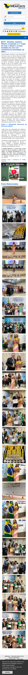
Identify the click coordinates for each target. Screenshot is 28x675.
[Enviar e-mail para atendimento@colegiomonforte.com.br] (14, 31)
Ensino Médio (20, 659)
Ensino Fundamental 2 (10, 659)
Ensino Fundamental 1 (14, 657)
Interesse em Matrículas (14, 34)
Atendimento (22, 31)
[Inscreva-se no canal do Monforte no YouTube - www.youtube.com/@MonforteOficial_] (8, 31)
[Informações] (16, 31)
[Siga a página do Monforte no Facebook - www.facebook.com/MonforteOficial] (5, 31)
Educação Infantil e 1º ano (17, 656)
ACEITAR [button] (7, 672)
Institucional (7, 656)
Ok (23, 28)
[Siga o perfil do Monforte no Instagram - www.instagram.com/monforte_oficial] (3, 31)
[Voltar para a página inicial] (14, 6)
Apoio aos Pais (14, 12)
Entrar (14, 23)
